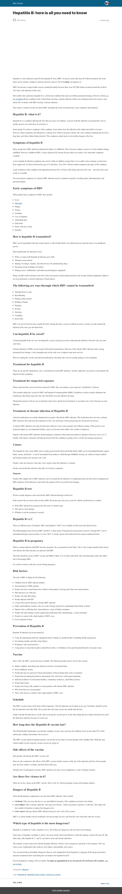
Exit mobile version (61, 890)
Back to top (105, 883)
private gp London (53, 874)
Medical (25, 869)
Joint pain (18, 203)
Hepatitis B (22, 874)
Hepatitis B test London (36, 874)
